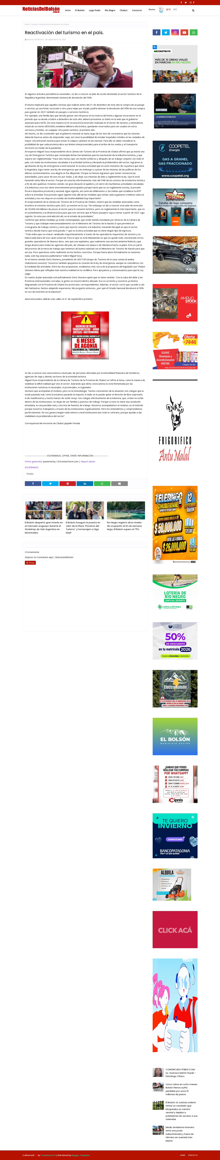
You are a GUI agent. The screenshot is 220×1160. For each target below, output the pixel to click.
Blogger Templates (80, 1155)
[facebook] (181, 2)
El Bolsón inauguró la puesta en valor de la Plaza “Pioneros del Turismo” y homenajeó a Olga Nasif (83, 527)
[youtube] (184, 32)
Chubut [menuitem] (124, 10)
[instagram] (190, 2)
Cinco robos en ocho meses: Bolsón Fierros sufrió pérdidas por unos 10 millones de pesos (182, 1089)
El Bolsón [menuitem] (80, 10)
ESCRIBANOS (31, 467)
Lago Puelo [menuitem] (94, 10)
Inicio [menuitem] (68, 10)
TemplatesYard (48, 1155)
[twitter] (186, 2)
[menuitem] (162, 9)
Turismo (34, 24)
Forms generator (34, 461)
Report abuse (88, 461)
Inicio (27, 24)
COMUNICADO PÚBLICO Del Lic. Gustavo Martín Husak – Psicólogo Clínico (181, 1073)
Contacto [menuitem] (137, 10)
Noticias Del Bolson (35, 39)
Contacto (193, 1155)
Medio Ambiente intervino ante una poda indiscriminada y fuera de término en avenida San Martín (180, 1134)
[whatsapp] (194, 32)
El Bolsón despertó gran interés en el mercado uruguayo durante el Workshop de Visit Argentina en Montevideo (44, 527)
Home (182, 1155)
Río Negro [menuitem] (110, 10)
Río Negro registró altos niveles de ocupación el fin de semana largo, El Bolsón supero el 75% (124, 526)
